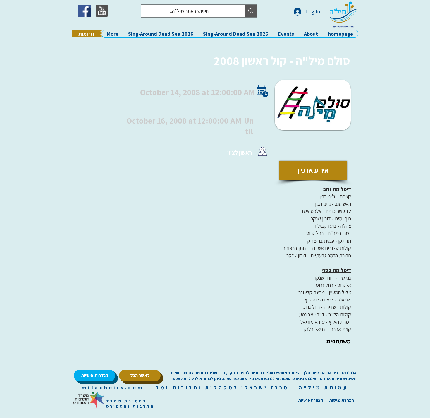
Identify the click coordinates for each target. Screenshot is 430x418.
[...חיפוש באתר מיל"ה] (251, 11)
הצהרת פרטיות (310, 400)
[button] (311, 33)
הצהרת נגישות (341, 400)
